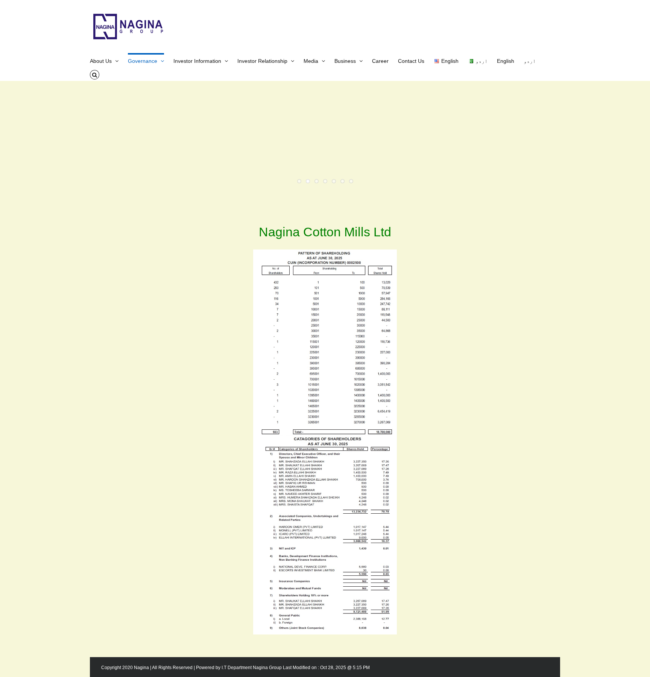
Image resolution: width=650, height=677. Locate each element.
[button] (94, 74)
